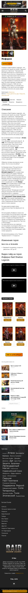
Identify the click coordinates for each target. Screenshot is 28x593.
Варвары (5, 456)
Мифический (14, 468)
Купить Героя (7, 63)
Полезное (5, 533)
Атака (8, 93)
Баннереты (20, 453)
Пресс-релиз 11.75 (16, 365)
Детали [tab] (12, 99)
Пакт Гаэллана (10, 481)
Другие (4, 526)
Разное (4, 535)
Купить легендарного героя (10, 591)
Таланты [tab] (11, 102)
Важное (4, 523)
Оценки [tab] (4, 102)
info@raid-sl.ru (19, 573)
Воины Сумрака (15, 456)
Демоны (12, 13)
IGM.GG (4, 506)
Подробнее (7, 320)
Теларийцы (8, 490)
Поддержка (8, 485)
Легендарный (10, 466)
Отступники (11, 476)
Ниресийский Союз (12, 471)
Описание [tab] (5, 99)
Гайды (4, 516)
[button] (2, 11)
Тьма (16, 493)
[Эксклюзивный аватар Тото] (5, 390)
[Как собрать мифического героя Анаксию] (5, 431)
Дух (17, 93)
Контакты (5, 521)
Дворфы (17, 458)
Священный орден (9, 488)
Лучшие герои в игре (9, 509)
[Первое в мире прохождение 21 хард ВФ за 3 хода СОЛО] (5, 397)
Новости (4, 511)
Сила (20, 488)
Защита (6, 463)
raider (4, 425)
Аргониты (4, 453)
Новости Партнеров (8, 528)
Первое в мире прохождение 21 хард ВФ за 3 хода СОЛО (18, 397)
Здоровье (15, 463)
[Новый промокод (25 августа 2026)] (5, 382)
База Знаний (6, 514)
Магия (5, 468)
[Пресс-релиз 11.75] (5, 368)
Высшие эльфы (7, 458)
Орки (4, 476)
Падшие (22, 93)
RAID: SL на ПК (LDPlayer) (14, 355)
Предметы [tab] (19, 102)
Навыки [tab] (19, 99)
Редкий (20, 485)
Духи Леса (17, 461)
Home (3, 13)
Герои (7, 13)
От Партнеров (6, 531)
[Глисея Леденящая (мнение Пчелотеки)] (5, 438)
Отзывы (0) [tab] (5, 104)
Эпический (5, 95)
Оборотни (6, 473)
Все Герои (5, 518)
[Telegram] (14, 583)
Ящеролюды (20, 496)
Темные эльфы (7, 493)
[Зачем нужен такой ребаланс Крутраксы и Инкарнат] (14, 419)
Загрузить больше (13, 403)
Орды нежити (16, 473)
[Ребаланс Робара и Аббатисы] (5, 375)
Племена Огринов (9, 483)
